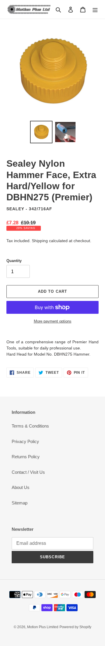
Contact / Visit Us (28, 472)
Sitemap (19, 502)
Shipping (40, 240)
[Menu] (95, 9)
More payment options (52, 321)
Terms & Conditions (30, 425)
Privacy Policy (25, 441)
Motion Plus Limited (42, 627)
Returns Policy (26, 456)
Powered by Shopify (75, 627)
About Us (20, 487)
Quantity (14, 261)
